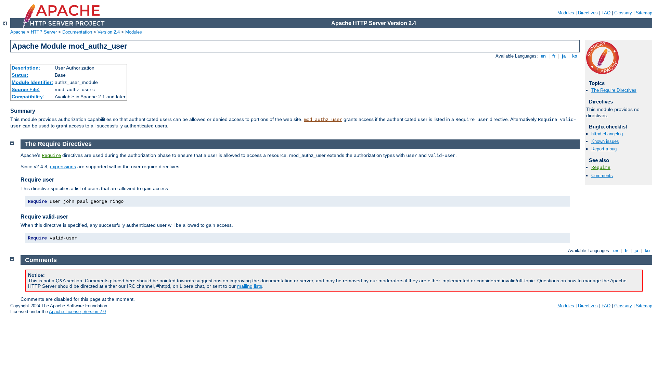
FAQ (606, 12)
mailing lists (249, 286)
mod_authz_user (323, 119)
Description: (26, 68)
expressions (63, 166)
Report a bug (604, 148)
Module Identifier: (32, 82)
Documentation (77, 32)
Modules (565, 12)
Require (600, 167)
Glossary (623, 12)
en (543, 56)
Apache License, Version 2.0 (77, 311)
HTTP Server (44, 32)
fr (554, 56)
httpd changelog (607, 133)
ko (575, 56)
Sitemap (644, 12)
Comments (602, 175)
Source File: (26, 89)
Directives (588, 12)
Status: (20, 75)
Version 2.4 (109, 32)
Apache (17, 32)
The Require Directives (613, 90)
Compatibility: (28, 96)
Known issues (605, 141)
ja (564, 56)
